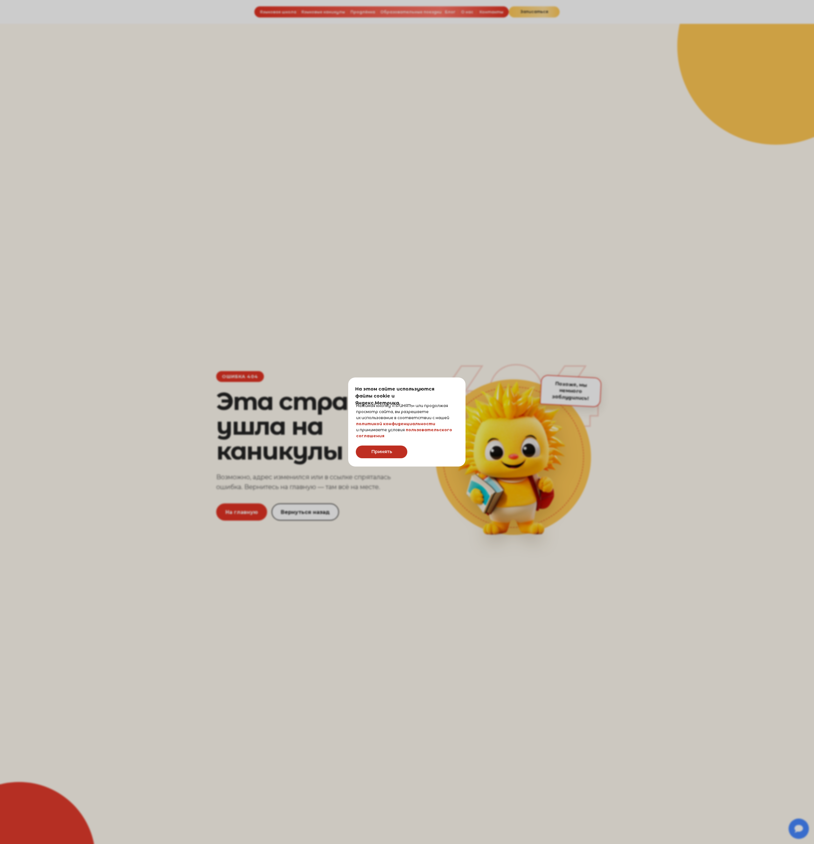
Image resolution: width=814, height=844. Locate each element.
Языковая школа (278, 12)
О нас (467, 12)
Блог (450, 12)
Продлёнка (362, 12)
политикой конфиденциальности (395, 423)
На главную (241, 512)
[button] (534, 11)
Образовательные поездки (411, 12)
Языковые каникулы (323, 12)
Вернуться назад (305, 512)
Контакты (491, 12)
